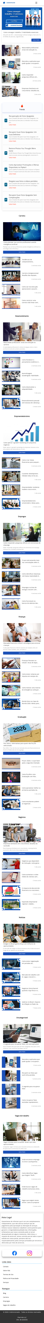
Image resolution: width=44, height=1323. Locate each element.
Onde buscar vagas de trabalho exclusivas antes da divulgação (30, 1189)
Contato (5, 1266)
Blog (4, 1293)
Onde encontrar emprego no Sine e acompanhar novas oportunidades (30, 1162)
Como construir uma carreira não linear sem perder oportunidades (30, 302)
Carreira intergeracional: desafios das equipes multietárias (30, 275)
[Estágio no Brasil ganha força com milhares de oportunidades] (22, 933)
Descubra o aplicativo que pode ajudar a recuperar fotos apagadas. (31, 1061)
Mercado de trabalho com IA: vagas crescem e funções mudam (31, 977)
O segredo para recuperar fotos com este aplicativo (21, 1044)
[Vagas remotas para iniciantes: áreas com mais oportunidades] (22, 1131)
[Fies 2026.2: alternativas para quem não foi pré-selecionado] (22, 732)
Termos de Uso (8, 1274)
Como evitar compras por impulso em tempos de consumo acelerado (30, 676)
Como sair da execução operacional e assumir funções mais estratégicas (31, 289)
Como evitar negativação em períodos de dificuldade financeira (30, 963)
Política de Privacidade (11, 1278)
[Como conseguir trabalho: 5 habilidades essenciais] (22, 18)
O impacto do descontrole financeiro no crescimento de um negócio (31, 890)
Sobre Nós (6, 1270)
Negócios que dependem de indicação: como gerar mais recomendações (30, 863)
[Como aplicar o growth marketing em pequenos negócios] (22, 432)
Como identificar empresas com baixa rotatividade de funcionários (31, 576)
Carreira (6, 1297)
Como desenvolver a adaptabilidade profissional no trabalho (30, 389)
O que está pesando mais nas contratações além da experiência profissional (30, 562)
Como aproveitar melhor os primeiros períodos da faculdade (31, 790)
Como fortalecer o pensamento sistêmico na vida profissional (30, 362)
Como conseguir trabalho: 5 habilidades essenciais (20, 32)
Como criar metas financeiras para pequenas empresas (31, 462)
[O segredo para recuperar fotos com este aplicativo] (22, 1033)
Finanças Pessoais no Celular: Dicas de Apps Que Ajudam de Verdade (30, 663)
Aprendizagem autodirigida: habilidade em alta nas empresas (30, 376)
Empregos (6, 1301)
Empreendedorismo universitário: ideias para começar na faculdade (30, 503)
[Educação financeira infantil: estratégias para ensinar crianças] (22, 632)
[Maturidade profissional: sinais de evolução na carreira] (22, 331)
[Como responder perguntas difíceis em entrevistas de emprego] (22, 532)
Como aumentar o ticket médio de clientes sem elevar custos (30, 877)
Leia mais (36, 40)
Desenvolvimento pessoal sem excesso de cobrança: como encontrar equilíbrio (31, 403)
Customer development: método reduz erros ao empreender (30, 476)
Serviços (6, 1282)
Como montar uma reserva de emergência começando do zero (31, 690)
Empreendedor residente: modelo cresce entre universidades (31, 489)
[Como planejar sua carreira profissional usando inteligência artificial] (22, 231)
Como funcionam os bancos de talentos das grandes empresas (30, 603)
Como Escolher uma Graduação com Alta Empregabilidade (29, 776)
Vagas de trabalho (9, 1305)
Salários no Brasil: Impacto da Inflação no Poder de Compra (31, 1004)
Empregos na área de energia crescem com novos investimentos (29, 590)
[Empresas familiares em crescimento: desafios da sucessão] (22, 833)
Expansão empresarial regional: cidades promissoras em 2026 (29, 904)
